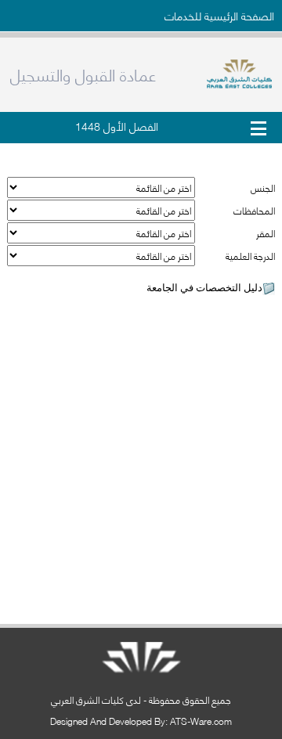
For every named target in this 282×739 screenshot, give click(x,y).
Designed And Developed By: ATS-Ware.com (141, 721)
